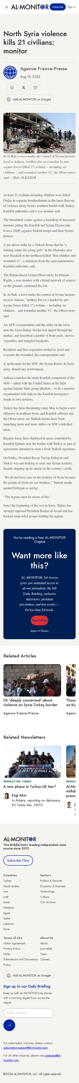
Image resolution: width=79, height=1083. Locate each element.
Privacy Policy (11, 948)
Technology (47, 891)
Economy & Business (52, 886)
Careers (45, 959)
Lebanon (8, 924)
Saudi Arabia (11, 886)
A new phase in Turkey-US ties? (29, 786)
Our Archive (47, 902)
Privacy (45, 630)
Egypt (6, 913)
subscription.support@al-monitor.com (25, 1048)
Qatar (7, 918)
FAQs (6, 954)
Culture (44, 897)
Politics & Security (51, 881)
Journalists (46, 948)
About (43, 943)
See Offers (40, 620)
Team (43, 954)
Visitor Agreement (14, 943)
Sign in (71, 7)
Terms (33, 630)
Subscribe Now (18, 860)
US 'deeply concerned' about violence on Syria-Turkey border (30, 703)
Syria (6, 929)
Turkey (7, 881)
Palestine (8, 908)
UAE (6, 897)
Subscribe (57, 7)
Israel (6, 902)
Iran (5, 891)
